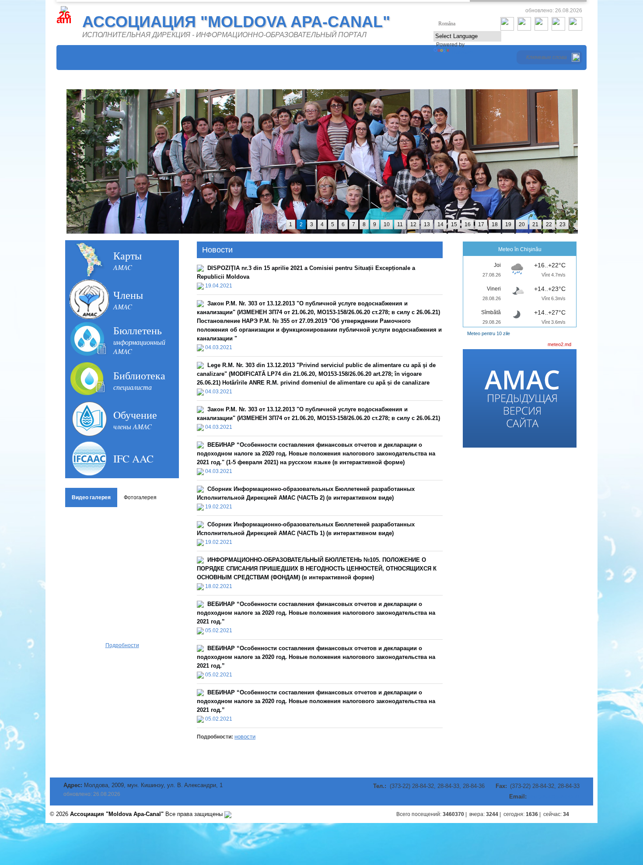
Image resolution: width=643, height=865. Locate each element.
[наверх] (584, 814)
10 (387, 224)
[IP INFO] (227, 814)
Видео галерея (91, 497)
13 (427, 224)
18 (495, 224)
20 (522, 224)
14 (440, 224)
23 (562, 224)
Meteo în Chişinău (520, 249)
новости (244, 736)
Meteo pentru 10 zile (488, 333)
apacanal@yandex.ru (554, 797)
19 (508, 224)
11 (400, 224)
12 (413, 224)
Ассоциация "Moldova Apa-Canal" (236, 22)
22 (549, 224)
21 (535, 224)
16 (468, 224)
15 (454, 224)
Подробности (122, 645)
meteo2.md (559, 344)
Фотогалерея (140, 497)
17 (481, 224)
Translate (462, 52)
